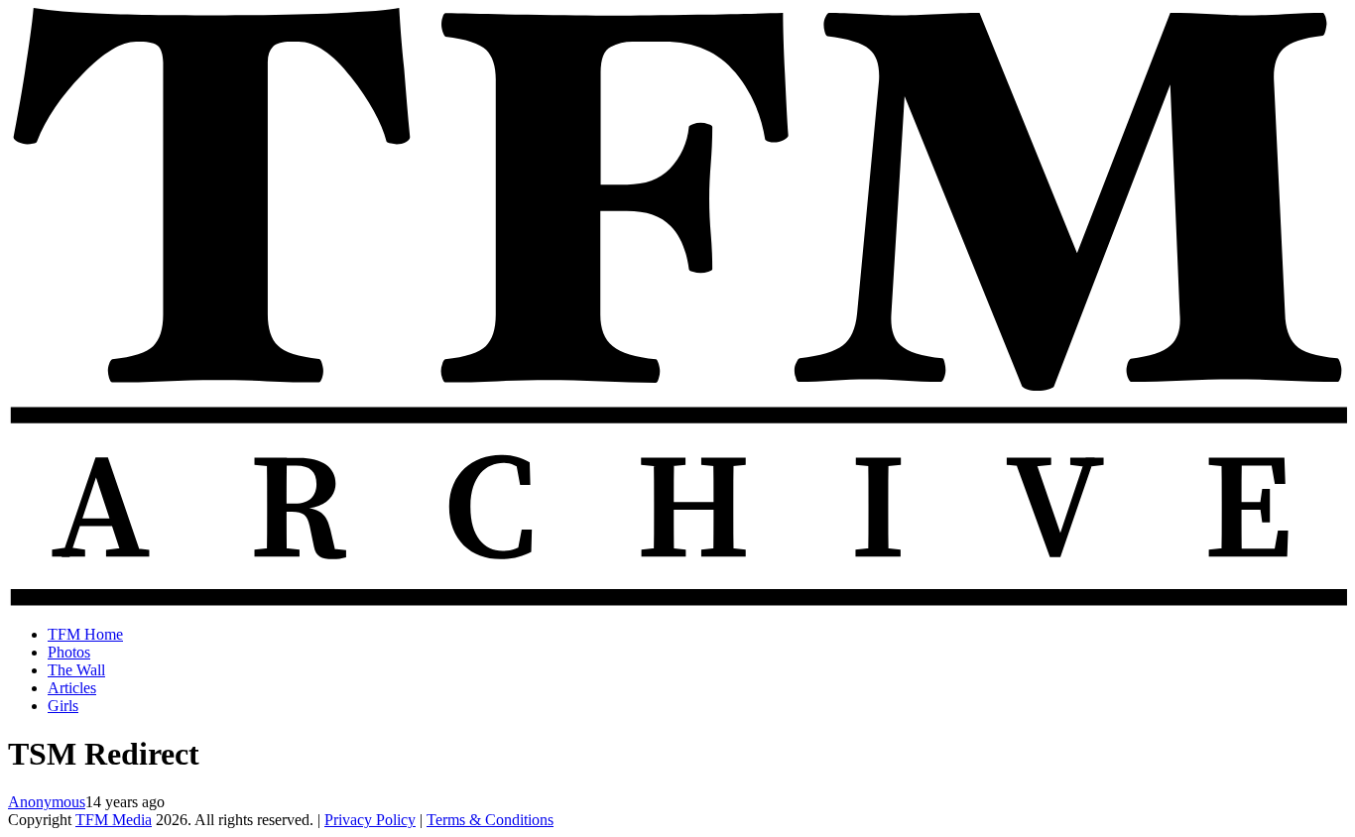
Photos (69, 652)
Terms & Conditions (490, 819)
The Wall (76, 669)
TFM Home (85, 634)
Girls (63, 705)
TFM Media (113, 819)
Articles (72, 687)
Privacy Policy (370, 819)
